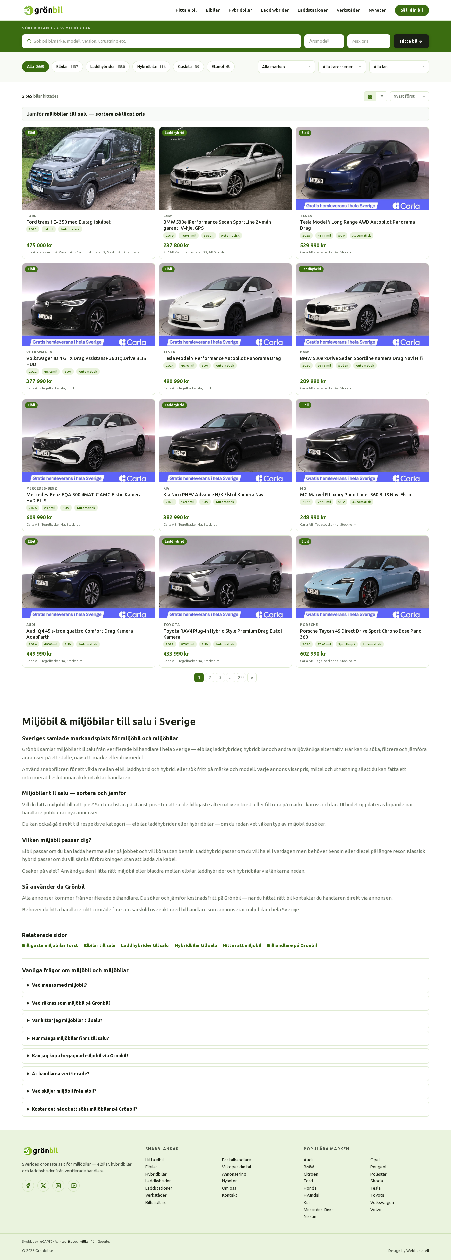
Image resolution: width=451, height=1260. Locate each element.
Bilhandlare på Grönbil (292, 945)
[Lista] (381, 97)
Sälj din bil (412, 10)
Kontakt (229, 1195)
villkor (85, 1241)
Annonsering (234, 1174)
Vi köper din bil (236, 1166)
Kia (307, 1202)
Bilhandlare (156, 1202)
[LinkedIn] (58, 1186)
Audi (308, 1159)
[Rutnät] (370, 97)
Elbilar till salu (99, 945)
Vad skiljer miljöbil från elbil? (64, 1091)
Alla (35, 66)
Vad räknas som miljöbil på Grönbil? (71, 1003)
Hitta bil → (411, 41)
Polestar (378, 1174)
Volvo (376, 1209)
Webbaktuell (417, 1251)
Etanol (221, 66)
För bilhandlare (236, 1159)
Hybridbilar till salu (196, 945)
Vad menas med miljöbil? (59, 985)
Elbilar (213, 10)
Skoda (376, 1180)
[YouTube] (74, 1186)
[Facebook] (28, 1186)
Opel (375, 1159)
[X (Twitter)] (43, 1186)
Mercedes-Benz (319, 1209)
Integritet (66, 1241)
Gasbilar (188, 66)
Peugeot (378, 1166)
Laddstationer (313, 10)
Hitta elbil (186, 10)
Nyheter (377, 10)
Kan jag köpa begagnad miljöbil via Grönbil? (80, 1055)
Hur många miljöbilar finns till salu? (70, 1038)
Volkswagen (382, 1202)
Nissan (310, 1216)
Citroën (311, 1174)
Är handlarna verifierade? (60, 1073)
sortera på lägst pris (120, 113)
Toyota (377, 1195)
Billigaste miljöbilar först (50, 945)
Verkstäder (348, 10)
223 (241, 677)
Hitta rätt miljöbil (242, 945)
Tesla (375, 1188)
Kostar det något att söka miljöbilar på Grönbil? (84, 1108)
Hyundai (311, 1195)
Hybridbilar (240, 10)
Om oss (229, 1188)
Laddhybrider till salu (145, 945)
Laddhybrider (275, 10)
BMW (309, 1166)
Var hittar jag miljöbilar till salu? (67, 1020)
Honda (310, 1188)
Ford (308, 1180)
